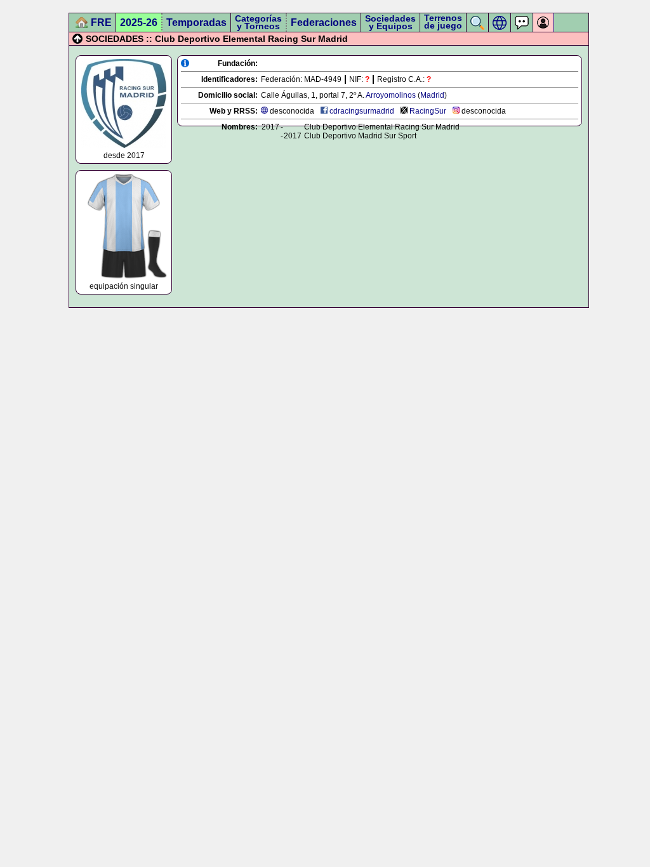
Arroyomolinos (391, 95)
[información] (185, 63)
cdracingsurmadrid (361, 111)
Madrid (432, 95)
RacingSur (427, 111)
